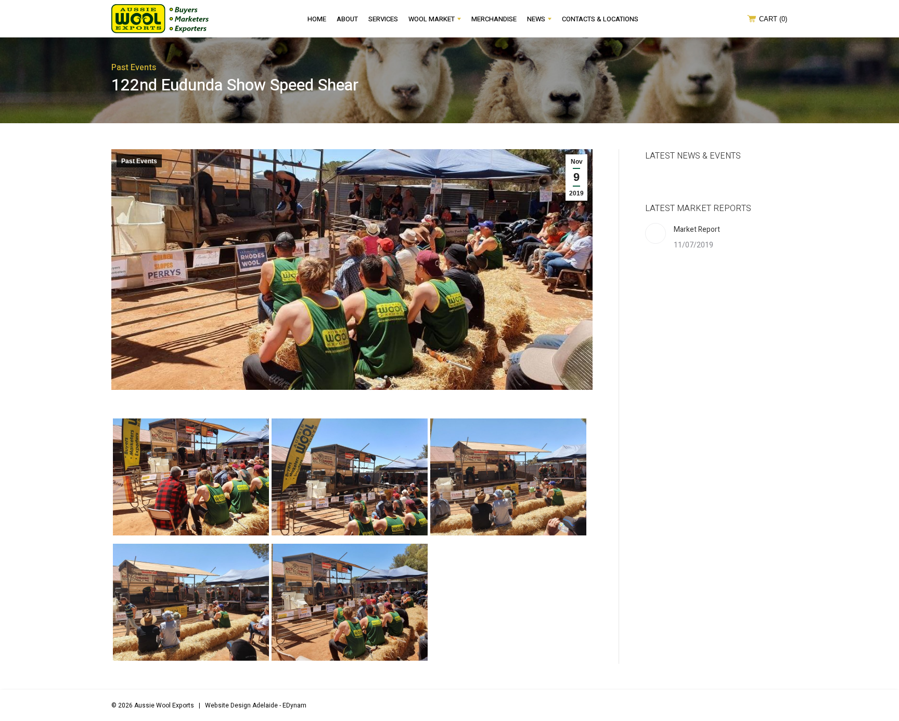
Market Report (697, 229)
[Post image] (655, 233)
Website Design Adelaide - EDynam (255, 705)
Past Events (139, 161)
